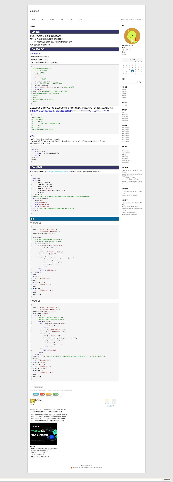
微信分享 (55, 394)
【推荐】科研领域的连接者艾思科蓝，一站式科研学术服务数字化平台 (47, 420)
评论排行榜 (125, 188)
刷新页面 (163, 479)
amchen (34, 10)
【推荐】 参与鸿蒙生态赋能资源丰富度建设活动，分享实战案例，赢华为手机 (48, 415)
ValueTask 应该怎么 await (37, 454)
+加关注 (32, 404)
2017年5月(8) (125, 139)
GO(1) (123, 112)
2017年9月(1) (125, 133)
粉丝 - (37, 400)
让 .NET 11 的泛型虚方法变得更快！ (40, 451)
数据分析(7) (125, 120)
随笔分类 (124, 110)
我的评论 (124, 91)
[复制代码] (32, 67)
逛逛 (55, 411)
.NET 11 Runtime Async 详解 (38, 453)
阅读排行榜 (125, 167)
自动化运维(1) (125, 162)
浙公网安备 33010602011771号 (80, 468)
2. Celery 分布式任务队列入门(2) (130, 195)
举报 (65, 409)
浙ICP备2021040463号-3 (96, 468)
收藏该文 (48, 394)
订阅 (71, 19)
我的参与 (124, 93)
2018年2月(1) (125, 129)
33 (126, 51)
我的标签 (124, 97)
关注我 (42, 394)
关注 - (42, 400)
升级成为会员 (110, 406)
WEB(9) (124, 155)
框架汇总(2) (125, 118)
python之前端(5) (126, 153)
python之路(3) (125, 114)
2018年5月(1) (125, 127)
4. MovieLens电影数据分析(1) (129, 212)
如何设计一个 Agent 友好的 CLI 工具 (40, 456)
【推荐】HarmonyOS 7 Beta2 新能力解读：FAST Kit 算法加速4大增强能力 (48, 416)
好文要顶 (36, 394)
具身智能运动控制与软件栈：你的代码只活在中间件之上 (44, 449)
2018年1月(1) (125, 131)
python (124, 105)
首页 (43, 19)
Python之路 (38, 387)
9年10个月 (128, 49)
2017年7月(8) (125, 135)
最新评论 (124, 95)
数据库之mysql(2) (126, 160)
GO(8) (123, 149)
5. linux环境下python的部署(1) (129, 214)
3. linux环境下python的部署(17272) (130, 178)
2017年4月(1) (125, 141)
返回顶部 (168, 479)
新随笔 (52, 19)
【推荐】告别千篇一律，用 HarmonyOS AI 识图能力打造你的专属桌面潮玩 (48, 418)
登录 (50, 411)
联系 (61, 19)
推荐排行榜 (125, 200)
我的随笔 (124, 89)
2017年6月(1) (125, 137)
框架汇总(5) (125, 158)
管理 (80, 19)
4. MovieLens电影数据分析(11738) (130, 180)
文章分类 (124, 146)
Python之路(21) (126, 151)
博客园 (33, 19)
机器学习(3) (125, 156)
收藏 (62, 409)
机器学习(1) (125, 116)
